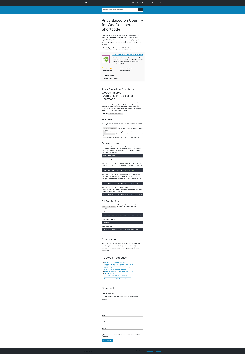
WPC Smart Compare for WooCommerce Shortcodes (118, 267)
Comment (105, 299)
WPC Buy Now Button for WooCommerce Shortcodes (118, 264)
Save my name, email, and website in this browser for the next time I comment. (121, 335)
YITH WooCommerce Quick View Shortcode (116, 275)
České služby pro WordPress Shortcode (115, 266)
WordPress (150, 351)
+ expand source (106, 222)
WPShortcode (88, 3)
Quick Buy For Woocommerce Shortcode (115, 269)
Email (104, 321)
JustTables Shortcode (110, 273)
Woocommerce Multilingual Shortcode (114, 262)
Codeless (158, 351)
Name (104, 315)
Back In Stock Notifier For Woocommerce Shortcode (118, 271)
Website (104, 328)
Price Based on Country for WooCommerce (127, 55)
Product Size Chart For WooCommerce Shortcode (117, 277)
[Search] (140, 9)
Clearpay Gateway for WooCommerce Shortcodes (117, 278)
